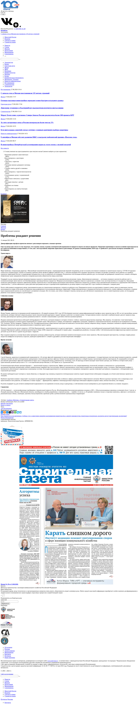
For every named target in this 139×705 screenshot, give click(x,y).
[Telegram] (20, 412)
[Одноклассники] (4, 412)
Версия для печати (7, 403)
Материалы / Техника (11, 79)
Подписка (8, 656)
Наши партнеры (10, 657)
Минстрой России (10, 37)
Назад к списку (6, 405)
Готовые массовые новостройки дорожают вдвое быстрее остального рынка (32, 100)
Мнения (7, 682)
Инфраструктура (10, 72)
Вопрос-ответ (5, 414)
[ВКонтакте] (2, 412)
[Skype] (18, 412)
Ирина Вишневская (7, 417)
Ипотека (7, 74)
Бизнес (7, 64)
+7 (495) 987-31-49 (19, 29)
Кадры (7, 76)
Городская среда (10, 66)
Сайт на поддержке (7, 674)
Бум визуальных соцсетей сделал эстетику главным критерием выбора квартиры (34, 130)
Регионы (7, 39)
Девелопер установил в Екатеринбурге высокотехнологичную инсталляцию (32, 108)
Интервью (8, 71)
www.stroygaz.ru (52, 661)
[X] (10, 412)
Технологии (8, 86)
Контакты (8, 654)
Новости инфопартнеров (13, 81)
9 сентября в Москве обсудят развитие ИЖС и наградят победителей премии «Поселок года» (39, 137)
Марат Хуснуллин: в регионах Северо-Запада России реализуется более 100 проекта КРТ (37, 115)
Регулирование (9, 83)
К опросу (4, 194)
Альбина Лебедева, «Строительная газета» (20, 400)
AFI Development (6, 408)
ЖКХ (6, 69)
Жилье (7, 67)
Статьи (7, 681)
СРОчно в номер (10, 40)
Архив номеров (10, 651)
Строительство (9, 84)
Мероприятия (9, 652)
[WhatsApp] (15, 412)
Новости (7, 679)
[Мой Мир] (7, 412)
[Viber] (12, 412)
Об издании (8, 647)
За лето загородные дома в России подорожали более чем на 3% (27, 122)
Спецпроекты (9, 688)
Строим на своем (10, 42)
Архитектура (9, 62)
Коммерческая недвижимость (14, 78)
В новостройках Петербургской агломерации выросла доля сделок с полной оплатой (36, 145)
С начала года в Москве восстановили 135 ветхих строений (20, 34)
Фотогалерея (9, 684)
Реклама (7, 649)
